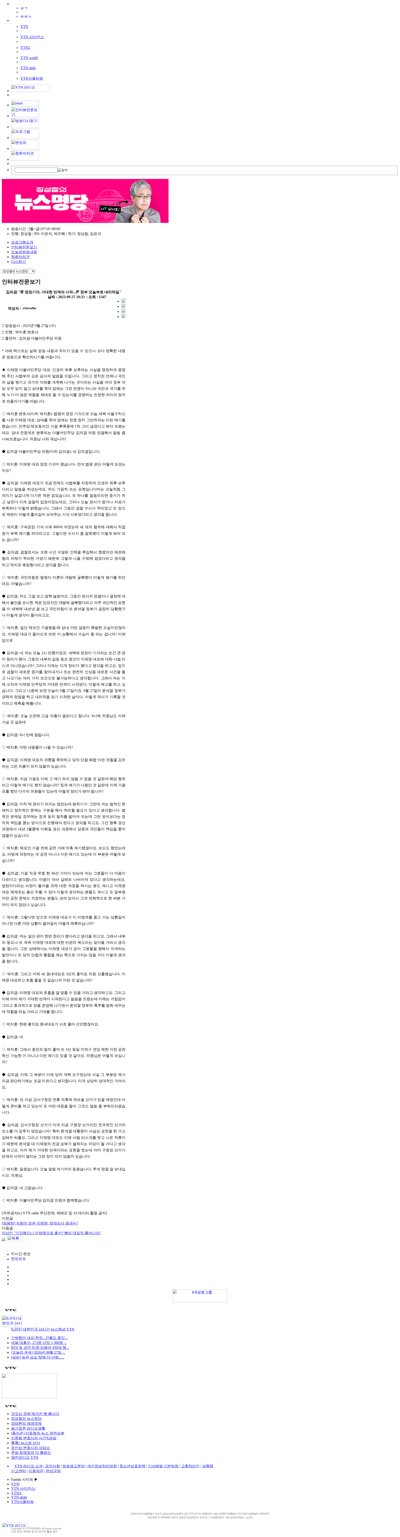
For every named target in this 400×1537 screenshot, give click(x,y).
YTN (24, 26)
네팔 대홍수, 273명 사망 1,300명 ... (39, 1343)
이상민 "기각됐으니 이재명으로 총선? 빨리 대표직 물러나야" (51, 1233)
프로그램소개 (22, 242)
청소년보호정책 (132, 1466)
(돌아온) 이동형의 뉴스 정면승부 (37, 1433)
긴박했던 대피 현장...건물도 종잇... (39, 1338)
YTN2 (25, 48)
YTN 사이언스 (32, 37)
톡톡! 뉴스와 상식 (25, 1443)
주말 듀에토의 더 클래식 (31, 1453)
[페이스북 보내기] (123, 311)
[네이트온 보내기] (123, 317)
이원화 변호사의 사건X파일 (33, 1438)
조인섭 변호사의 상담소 (30, 1448)
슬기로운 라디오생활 (28, 1428)
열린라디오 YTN (24, 1457)
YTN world (29, 58)
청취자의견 (20, 257)
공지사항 (52, 1466)
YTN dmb (28, 68)
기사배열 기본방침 (163, 1466)
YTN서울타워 (31, 78)
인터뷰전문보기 (24, 247)
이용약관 (35, 1471)
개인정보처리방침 (102, 1466)
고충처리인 (190, 1466)
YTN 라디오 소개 (28, 1466)
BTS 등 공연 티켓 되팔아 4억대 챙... (40, 1348)
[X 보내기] (123, 306)
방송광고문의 (73, 1466)
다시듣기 (18, 262)
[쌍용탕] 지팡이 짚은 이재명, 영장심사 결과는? (40, 1223)
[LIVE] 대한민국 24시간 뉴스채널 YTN (42, 1329)
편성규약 (53, 1471)
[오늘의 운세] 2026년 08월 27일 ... (38, 1352)
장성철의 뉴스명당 (26, 1419)
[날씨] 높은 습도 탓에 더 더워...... (37, 1357)
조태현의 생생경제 (26, 1423)
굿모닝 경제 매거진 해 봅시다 (35, 1414)
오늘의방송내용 (24, 252)
